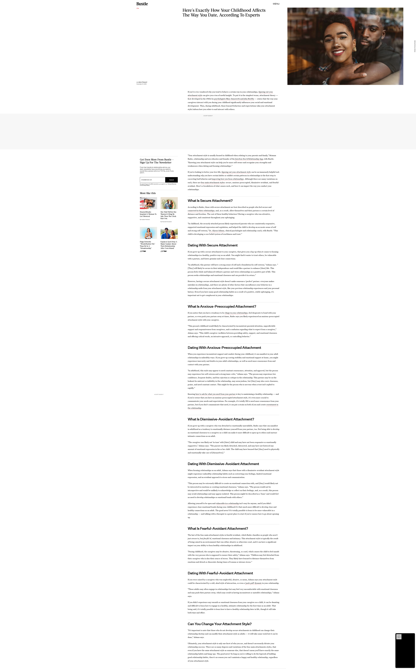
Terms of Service (172, 184)
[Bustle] (142, 4)
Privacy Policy (146, 185)
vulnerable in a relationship (227, 503)
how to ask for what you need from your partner (216, 394)
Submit (171, 180)
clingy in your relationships (236, 313)
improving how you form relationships (228, 179)
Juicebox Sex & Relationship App (249, 159)
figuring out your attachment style (236, 172)
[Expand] (398, 635)
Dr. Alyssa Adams (216, 230)
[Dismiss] (412, 635)
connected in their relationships (201, 210)
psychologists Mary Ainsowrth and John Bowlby (234, 98)
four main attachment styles (213, 182)
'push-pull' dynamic (253, 583)
